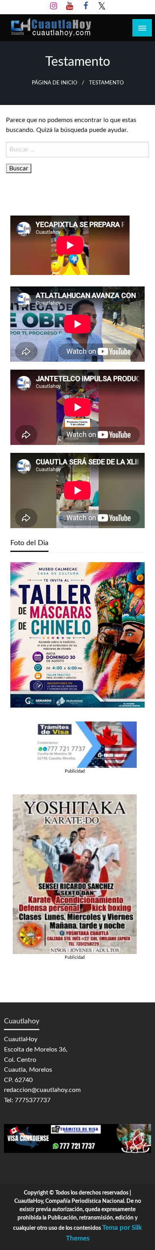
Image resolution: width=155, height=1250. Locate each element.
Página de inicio (54, 82)
